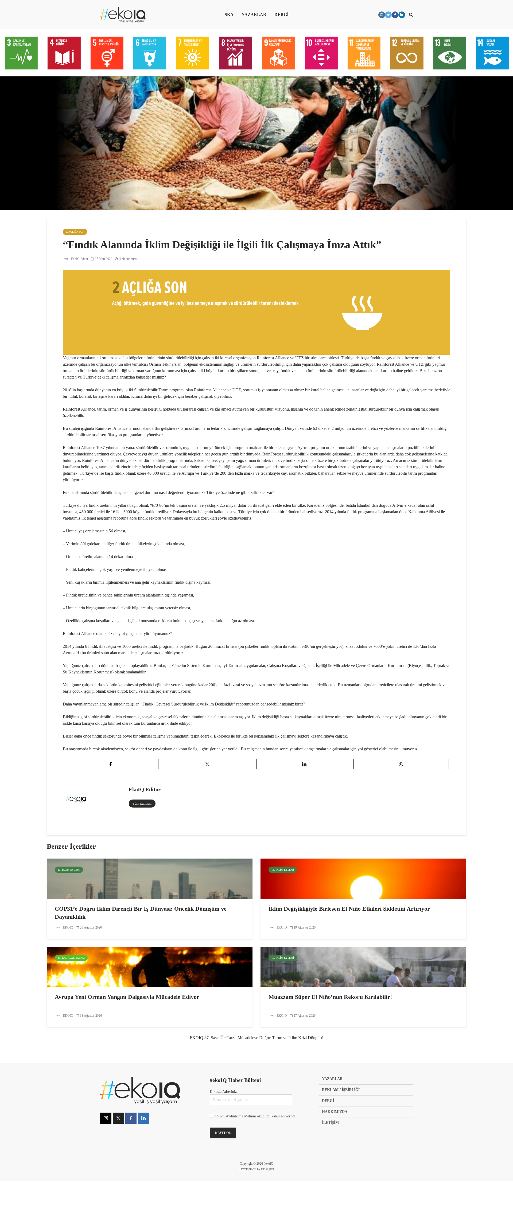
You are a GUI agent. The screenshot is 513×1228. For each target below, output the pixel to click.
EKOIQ (67, 927)
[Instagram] (105, 1118)
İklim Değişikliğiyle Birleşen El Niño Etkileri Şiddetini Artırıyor (349, 908)
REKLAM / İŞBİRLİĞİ (341, 1090)
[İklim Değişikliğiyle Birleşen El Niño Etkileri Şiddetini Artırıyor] (363, 878)
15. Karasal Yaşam (71, 957)
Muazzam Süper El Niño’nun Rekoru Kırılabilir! (330, 996)
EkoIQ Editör (79, 259)
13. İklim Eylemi (69, 869)
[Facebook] (131, 1118)
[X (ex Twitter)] (118, 1118)
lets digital (267, 1169)
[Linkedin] (143, 1118)
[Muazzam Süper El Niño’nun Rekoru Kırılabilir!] (363, 966)
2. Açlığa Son (75, 231)
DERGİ (281, 14)
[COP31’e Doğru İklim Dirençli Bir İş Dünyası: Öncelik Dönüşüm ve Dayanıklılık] (149, 878)
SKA (229, 14)
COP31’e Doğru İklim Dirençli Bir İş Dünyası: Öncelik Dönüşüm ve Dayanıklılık (141, 912)
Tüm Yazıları (142, 803)
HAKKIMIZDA (334, 1112)
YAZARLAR (254, 14)
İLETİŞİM (330, 1123)
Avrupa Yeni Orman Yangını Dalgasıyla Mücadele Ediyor (127, 996)
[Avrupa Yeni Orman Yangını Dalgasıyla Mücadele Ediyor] (149, 966)
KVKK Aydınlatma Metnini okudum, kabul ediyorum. (255, 1116)
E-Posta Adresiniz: (224, 1092)
